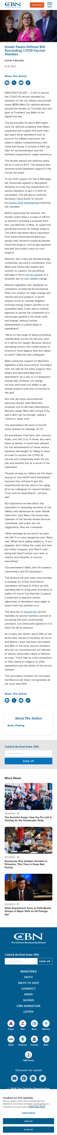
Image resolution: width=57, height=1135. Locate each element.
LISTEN (29, 1011)
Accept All (28, 1129)
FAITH (28, 977)
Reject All (28, 1121)
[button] (48, 5)
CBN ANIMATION (28, 1006)
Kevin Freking (14, 60)
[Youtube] (14, 1078)
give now (37, 5)
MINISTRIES (28, 971)
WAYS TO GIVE (28, 983)
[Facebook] (7, 82)
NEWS (28, 994)
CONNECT (28, 988)
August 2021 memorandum (24, 202)
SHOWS (28, 1000)
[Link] (28, 82)
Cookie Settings (28, 1112)
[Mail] (21, 82)
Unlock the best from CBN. (22, 746)
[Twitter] (14, 82)
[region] (28, 1112)
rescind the (30, 611)
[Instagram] (33, 1078)
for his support (34, 274)
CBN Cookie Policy (37, 1107)
